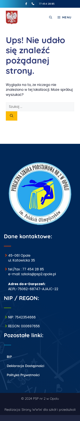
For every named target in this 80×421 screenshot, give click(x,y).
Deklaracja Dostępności (25, 366)
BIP (9, 357)
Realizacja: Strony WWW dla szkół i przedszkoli (40, 409)
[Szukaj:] (40, 106)
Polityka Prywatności (23, 375)
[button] (50, 17)
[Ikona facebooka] (28, 4)
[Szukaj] (11, 116)
